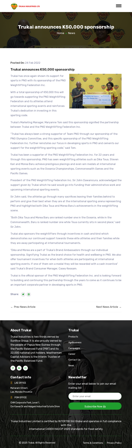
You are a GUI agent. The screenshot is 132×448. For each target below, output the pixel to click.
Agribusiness (74, 342)
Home (60, 33)
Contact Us (74, 359)
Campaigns (74, 348)
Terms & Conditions (93, 443)
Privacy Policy (114, 443)
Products (73, 336)
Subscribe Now (94, 406)
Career (71, 354)
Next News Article (109, 306)
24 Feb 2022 (32, 62)
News (71, 33)
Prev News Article (22, 306)
